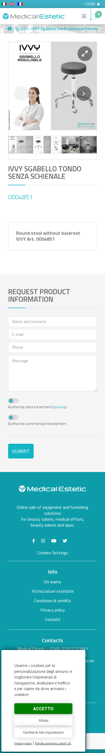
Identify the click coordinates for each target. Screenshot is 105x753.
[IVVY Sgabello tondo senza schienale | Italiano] (4, 4)
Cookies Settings (52, 552)
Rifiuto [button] (43, 721)
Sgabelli (22, 29)
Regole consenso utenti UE (53, 743)
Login (90, 4)
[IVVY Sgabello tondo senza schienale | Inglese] (12, 4)
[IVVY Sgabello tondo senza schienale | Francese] (20, 4)
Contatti (52, 619)
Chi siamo (52, 581)
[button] (85, 53)
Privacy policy (23, 743)
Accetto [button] (43, 708)
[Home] (9, 29)
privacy (59, 407)
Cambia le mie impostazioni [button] (43, 732)
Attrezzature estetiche (53, 591)
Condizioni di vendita (52, 600)
